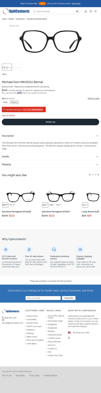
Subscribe (68, 298)
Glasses (11, 19)
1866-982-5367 (10, 318)
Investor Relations (50, 375)
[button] (50, 135)
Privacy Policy (34, 375)
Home (4, 19)
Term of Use (6, 375)
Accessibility (20, 375)
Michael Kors (20, 19)
